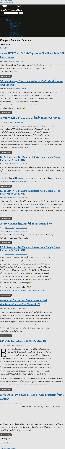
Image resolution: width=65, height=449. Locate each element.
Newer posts (4, 48)
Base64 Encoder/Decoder (16, 22)
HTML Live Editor (15, 25)
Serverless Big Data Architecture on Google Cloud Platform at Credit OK (22, 290)
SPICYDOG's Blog (10, 5)
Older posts (3, 47)
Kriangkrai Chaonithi (20, 61)
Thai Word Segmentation (16, 36)
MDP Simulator (14, 27)
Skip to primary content (6, 0)
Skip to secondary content (6, 2)
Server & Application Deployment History (42, 207)
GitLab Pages (22, 95)
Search (1, 13)
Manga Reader (14, 26)
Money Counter (14, 29)
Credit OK (31, 258)
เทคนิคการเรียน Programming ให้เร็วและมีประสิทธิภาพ (30, 117)
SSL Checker (13, 33)
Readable (12, 32)
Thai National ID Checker (16, 35)
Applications (8, 20)
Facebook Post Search (15, 23)
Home (6, 19)
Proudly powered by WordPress (8, 448)
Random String (14, 30)
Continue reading (5, 76)
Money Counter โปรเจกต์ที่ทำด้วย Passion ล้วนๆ (26, 223)
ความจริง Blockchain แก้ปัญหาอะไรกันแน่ (23, 341)
